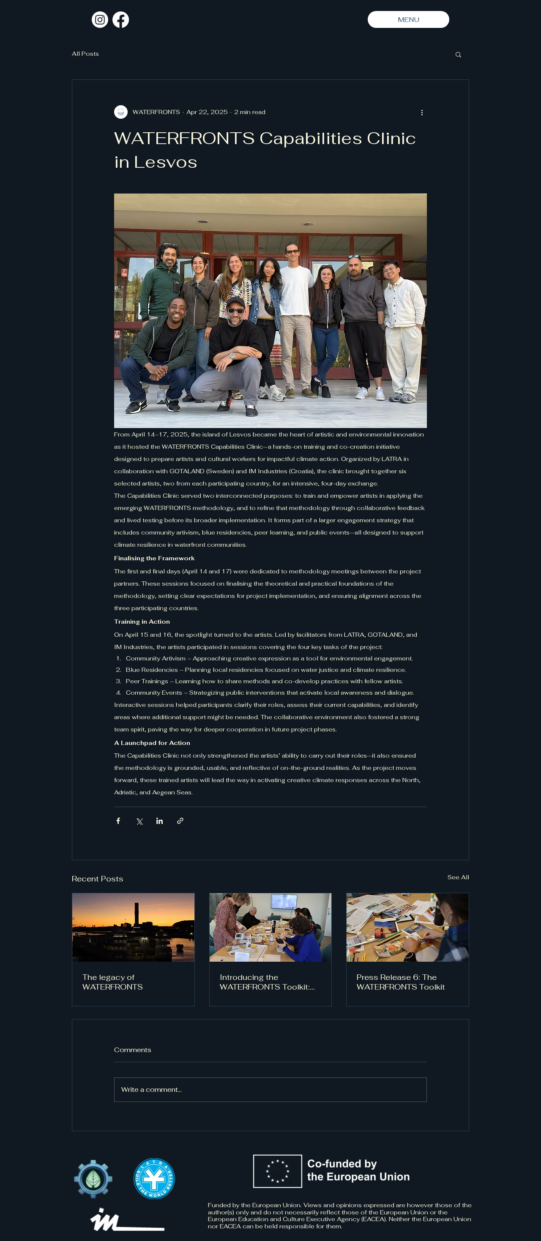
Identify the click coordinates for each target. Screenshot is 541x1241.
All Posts (85, 53)
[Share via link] (180, 821)
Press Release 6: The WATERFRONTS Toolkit (401, 982)
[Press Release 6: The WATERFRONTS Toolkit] (408, 927)
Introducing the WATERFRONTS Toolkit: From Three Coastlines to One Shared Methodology (269, 982)
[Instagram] (100, 19)
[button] (458, 54)
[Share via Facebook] (118, 821)
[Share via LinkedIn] (160, 821)
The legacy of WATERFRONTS (112, 982)
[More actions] (422, 112)
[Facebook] (120, 19)
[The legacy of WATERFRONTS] (133, 927)
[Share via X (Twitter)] (139, 821)
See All (458, 877)
